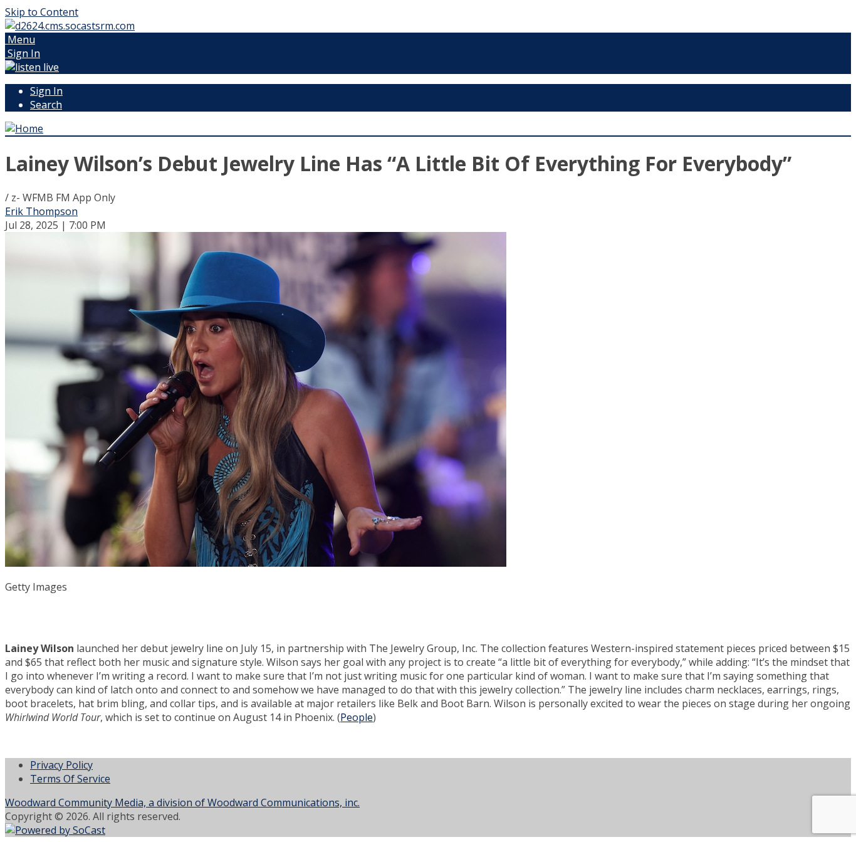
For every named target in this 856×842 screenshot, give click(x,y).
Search (46, 105)
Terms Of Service (70, 779)
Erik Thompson (41, 211)
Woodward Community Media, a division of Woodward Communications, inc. (182, 802)
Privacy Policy (61, 765)
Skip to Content (41, 12)
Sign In (46, 91)
